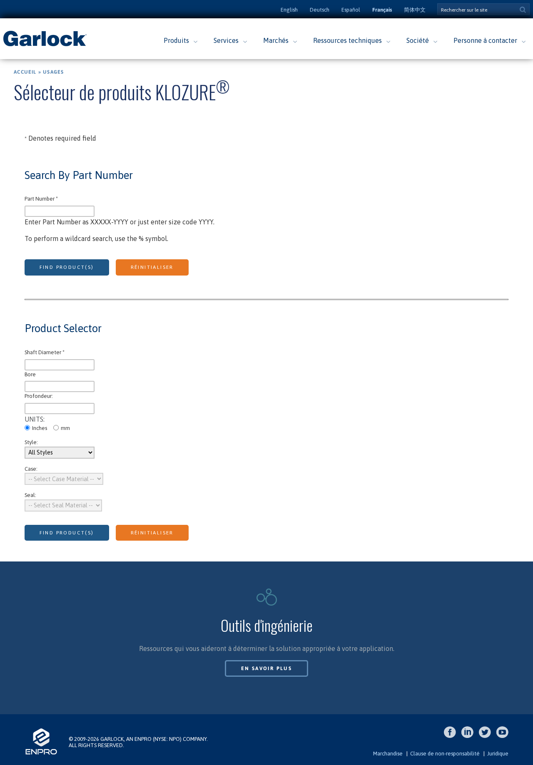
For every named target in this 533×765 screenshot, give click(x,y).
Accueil (25, 72)
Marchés (276, 40)
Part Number (41, 198)
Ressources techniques (347, 40)
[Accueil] (45, 45)
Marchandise (388, 753)
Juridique (497, 753)
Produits (176, 40)
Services (226, 40)
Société (417, 40)
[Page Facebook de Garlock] (452, 736)
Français (382, 10)
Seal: (30, 495)
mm (65, 428)
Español (350, 10)
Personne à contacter (485, 40)
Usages (53, 72)
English (289, 10)
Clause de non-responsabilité (445, 753)
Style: (31, 442)
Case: (31, 469)
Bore (30, 374)
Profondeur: (39, 396)
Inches (39, 428)
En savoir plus (266, 668)
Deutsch (319, 10)
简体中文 (415, 10)
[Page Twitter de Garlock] (487, 736)
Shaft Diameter (45, 352)
